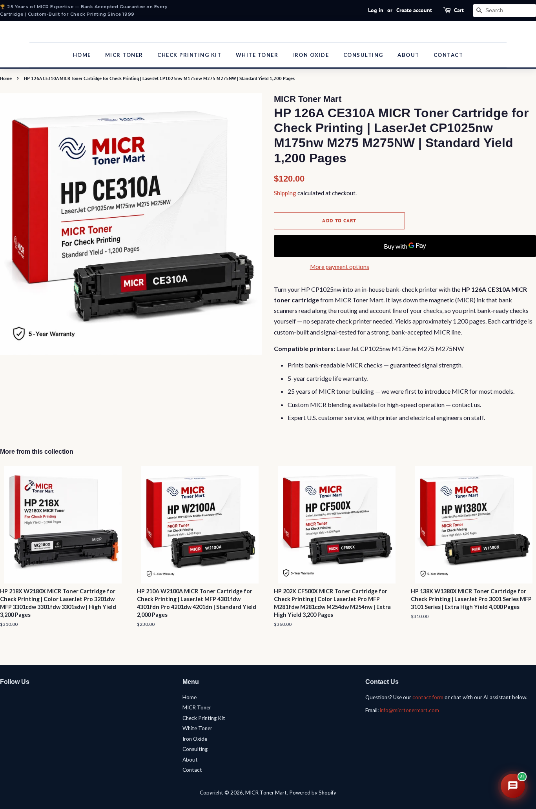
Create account (414, 10)
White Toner (257, 55)
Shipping (285, 192)
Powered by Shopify (312, 792)
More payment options (339, 266)
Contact (448, 55)
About (408, 55)
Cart (459, 10)
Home (82, 55)
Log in (375, 10)
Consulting (363, 55)
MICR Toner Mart (266, 792)
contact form (427, 697)
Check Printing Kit (189, 55)
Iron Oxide (310, 55)
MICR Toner (124, 55)
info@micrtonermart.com (409, 710)
